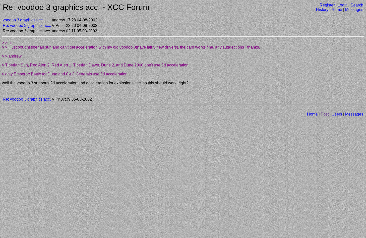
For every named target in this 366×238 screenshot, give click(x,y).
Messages (354, 9)
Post (325, 114)
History (322, 9)
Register (327, 5)
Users (337, 114)
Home (336, 9)
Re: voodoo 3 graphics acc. (27, 25)
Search (357, 5)
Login (343, 5)
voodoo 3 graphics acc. (23, 20)
